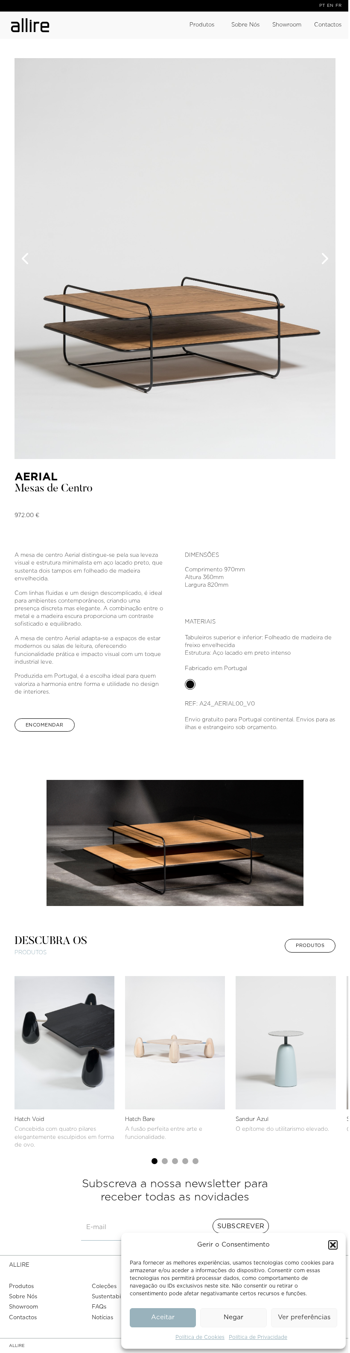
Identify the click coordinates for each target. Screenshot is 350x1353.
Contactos (327, 25)
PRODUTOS (310, 945)
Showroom (286, 25)
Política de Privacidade (258, 1337)
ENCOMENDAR (45, 725)
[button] (333, 1245)
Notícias (102, 1318)
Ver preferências (304, 1317)
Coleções (104, 1286)
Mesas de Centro (54, 488)
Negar (233, 1317)
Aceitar (163, 1317)
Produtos (202, 25)
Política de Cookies (200, 1337)
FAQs (99, 1307)
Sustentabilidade (115, 1297)
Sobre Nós (245, 25)
